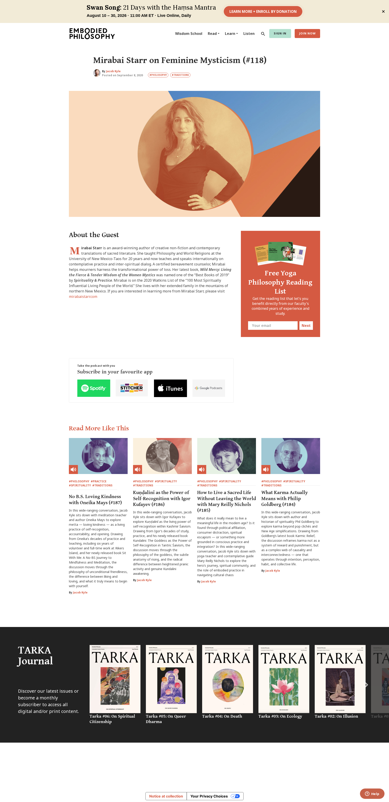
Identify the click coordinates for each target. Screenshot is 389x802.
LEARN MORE (268, 780)
